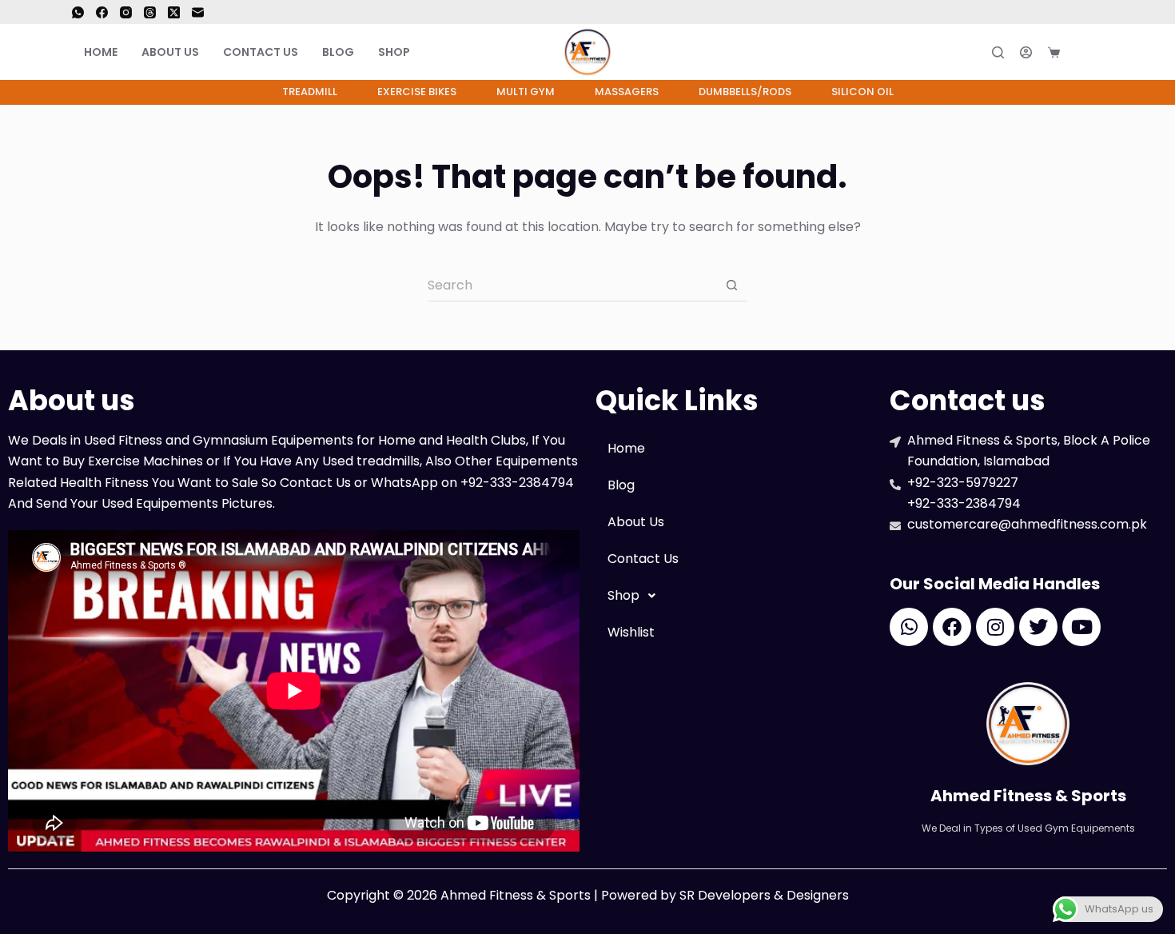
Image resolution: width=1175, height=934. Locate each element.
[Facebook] (102, 12)
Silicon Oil (862, 91)
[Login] (1026, 52)
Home (101, 52)
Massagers (627, 91)
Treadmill (309, 91)
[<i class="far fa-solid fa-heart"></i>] (1089, 52)
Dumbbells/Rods (745, 91)
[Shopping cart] (1054, 52)
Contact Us (260, 52)
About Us (170, 52)
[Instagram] (126, 12)
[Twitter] (1038, 627)
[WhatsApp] (78, 12)
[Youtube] (1081, 627)
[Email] (198, 12)
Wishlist (631, 632)
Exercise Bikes (416, 91)
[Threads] (150, 12)
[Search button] (731, 285)
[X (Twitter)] (174, 12)
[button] (734, 595)
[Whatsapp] (909, 627)
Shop (394, 52)
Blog (338, 52)
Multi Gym (525, 91)
